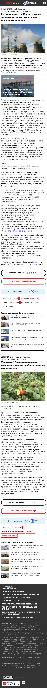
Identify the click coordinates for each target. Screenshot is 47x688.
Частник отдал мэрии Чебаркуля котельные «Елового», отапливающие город (25, 331)
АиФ (17, 403)
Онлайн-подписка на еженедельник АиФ (21, 595)
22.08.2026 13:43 (7, 357)
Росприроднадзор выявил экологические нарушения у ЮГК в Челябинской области (24, 553)
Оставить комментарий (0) (23, 281)
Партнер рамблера (20, 677)
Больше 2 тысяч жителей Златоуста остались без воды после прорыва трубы (27, 317)
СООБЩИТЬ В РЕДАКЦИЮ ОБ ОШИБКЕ (18, 617)
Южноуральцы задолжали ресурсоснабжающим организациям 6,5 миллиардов (27, 345)
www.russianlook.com (9, 55)
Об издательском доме (13, 591)
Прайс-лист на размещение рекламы (19, 604)
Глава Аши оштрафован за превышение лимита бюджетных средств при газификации (26, 338)
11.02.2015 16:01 (6, 9)
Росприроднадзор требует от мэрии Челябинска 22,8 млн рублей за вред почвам (27, 560)
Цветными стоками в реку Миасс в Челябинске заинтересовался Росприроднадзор (26, 546)
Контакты (25, 598)
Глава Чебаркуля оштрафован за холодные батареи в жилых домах (25, 324)
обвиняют (36, 262)
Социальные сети (10, 601)
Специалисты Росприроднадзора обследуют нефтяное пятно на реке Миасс (26, 567)
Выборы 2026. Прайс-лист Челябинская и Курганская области (21, 613)
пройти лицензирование (20, 231)
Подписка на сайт (10, 598)
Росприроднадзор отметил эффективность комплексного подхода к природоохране (25, 574)
